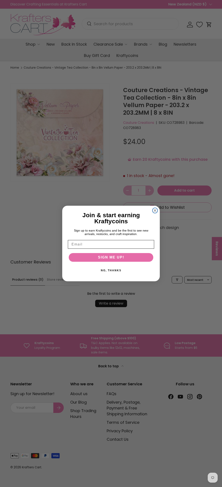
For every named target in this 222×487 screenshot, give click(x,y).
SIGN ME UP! (111, 257)
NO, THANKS (111, 270)
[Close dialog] (155, 210)
